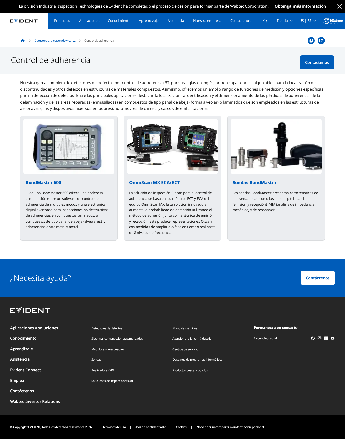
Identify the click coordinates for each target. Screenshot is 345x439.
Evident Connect (25, 370)
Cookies (181, 427)
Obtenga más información (300, 6)
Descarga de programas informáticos (198, 359)
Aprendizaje (148, 20)
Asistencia (176, 20)
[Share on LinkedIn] (321, 40)
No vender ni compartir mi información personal (230, 427)
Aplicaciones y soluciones (34, 328)
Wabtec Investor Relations (35, 401)
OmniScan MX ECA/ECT (154, 182)
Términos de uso (114, 427)
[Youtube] (332, 339)
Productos (62, 20)
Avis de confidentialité (150, 427)
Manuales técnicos (185, 328)
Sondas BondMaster (255, 182)
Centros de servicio (185, 349)
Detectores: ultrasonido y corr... (54, 40)
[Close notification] (339, 6)
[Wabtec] (333, 21)
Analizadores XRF (102, 370)
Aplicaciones (89, 20)
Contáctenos (240, 20)
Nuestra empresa (207, 20)
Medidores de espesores (108, 349)
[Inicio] (22, 40)
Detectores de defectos (106, 328)
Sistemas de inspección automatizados (117, 338)
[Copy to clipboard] (311, 40)
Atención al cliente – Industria (192, 338)
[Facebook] (313, 339)
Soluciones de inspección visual (112, 381)
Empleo (17, 380)
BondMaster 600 (43, 182)
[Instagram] (319, 339)
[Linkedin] (326, 339)
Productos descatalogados (190, 370)
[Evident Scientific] (24, 21)
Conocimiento (119, 20)
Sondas (96, 359)
